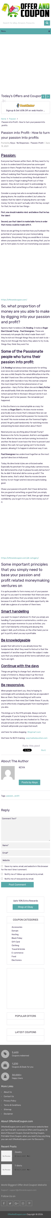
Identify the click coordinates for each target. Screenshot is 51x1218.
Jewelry (18, 1152)
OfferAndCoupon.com (17, 1214)
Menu (3, 31)
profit (17, 796)
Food (14, 956)
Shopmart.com (34, 732)
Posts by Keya (29, 782)
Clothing (15, 945)
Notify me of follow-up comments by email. (24, 874)
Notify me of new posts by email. (19, 879)
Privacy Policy (10, 1101)
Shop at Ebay (25, 906)
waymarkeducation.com (36, 738)
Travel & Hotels (18, 949)
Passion (12, 119)
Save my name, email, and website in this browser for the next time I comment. (24, 868)
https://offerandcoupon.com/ (14, 300)
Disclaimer (8, 1114)
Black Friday (17, 938)
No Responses (23, 143)
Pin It (43, 750)
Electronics (17, 960)
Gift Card (16, 942)
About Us (8, 1092)
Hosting (15, 934)
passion (9, 796)
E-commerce (17, 953)
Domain (15, 931)
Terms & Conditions (12, 1105)
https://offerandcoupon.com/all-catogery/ (20, 558)
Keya (12, 143)
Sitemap (7, 1109)
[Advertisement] (25, 64)
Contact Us (9, 1096)
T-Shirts (18, 1166)
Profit (41, 143)
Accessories (17, 927)
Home (3, 119)
